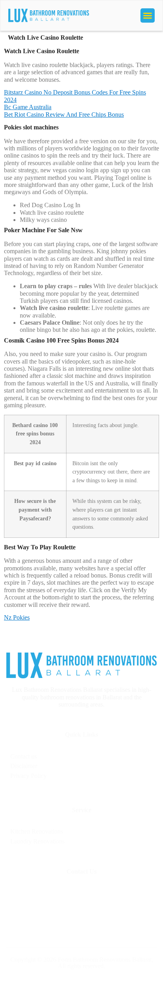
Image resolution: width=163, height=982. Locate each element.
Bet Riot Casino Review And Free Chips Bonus (64, 114)
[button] (147, 15)
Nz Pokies (17, 617)
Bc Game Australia (27, 107)
